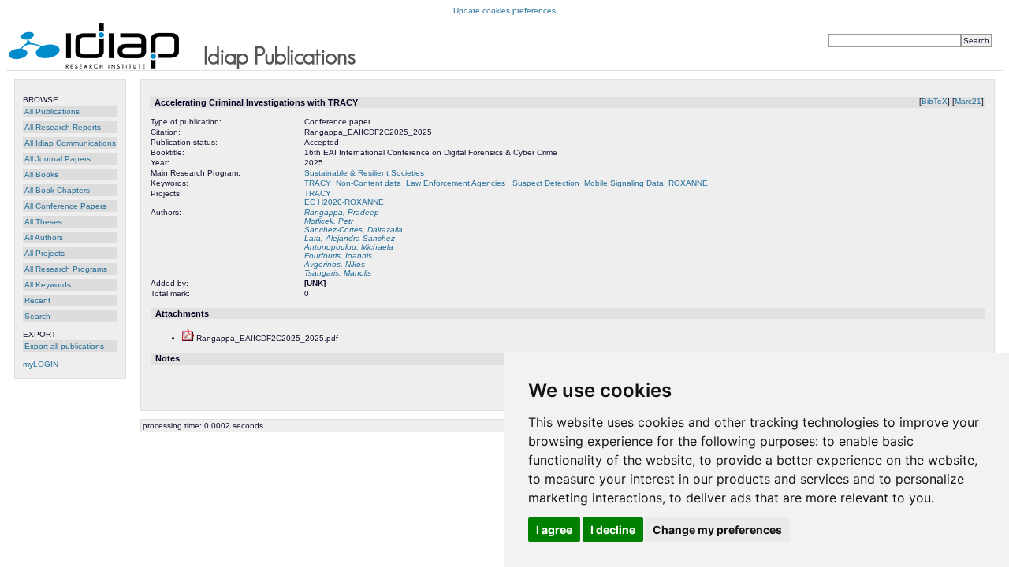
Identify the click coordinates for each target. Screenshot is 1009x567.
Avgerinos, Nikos (334, 264)
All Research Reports (62, 127)
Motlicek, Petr (328, 221)
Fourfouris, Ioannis (338, 255)
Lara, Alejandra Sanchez (349, 238)
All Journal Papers (57, 158)
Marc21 (968, 101)
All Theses (43, 221)
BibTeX (935, 101)
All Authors (43, 237)
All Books (41, 174)
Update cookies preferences (504, 10)
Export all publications (64, 346)
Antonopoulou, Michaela (348, 247)
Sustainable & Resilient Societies (364, 173)
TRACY (317, 193)
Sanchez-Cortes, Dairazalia (353, 229)
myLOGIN (40, 364)
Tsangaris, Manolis (337, 273)
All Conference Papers (65, 206)
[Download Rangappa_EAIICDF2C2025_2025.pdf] (188, 338)
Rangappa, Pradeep (341, 212)
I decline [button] (612, 529)
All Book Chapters (57, 190)
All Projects (44, 253)
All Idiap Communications (70, 143)
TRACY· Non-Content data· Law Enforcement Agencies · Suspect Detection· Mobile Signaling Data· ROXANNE (506, 183)
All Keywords (47, 284)
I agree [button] (554, 529)
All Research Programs (65, 269)
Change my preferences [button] (717, 529)
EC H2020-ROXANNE (344, 202)
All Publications (52, 111)
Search (37, 316)
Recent (37, 300)
